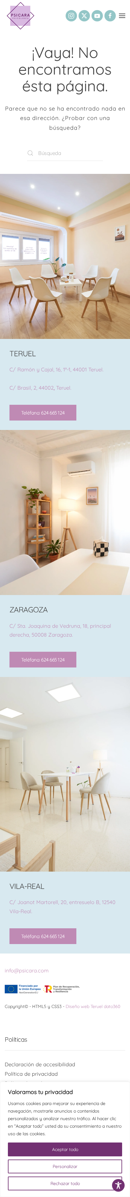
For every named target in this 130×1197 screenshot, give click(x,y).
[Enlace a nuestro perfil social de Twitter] (84, 15)
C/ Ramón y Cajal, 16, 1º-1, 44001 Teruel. (56, 369)
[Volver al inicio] (20, 16)
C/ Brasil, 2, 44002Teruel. (40, 387)
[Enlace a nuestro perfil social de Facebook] (110, 15)
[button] (122, 16)
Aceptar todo (65, 1149)
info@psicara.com (27, 970)
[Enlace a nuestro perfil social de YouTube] (97, 15)
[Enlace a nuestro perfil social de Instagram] (71, 15)
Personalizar (65, 1166)
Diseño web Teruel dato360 (93, 1006)
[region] (65, 1139)
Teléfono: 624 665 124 (43, 413)
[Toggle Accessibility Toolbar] (118, 1185)
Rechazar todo (65, 1183)
